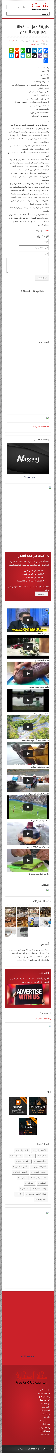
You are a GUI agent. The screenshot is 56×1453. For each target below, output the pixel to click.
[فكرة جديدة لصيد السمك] (28, 673)
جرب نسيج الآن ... (28, 1356)
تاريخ (19, 1194)
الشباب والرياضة (39, 1177)
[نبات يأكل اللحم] (28, 620)
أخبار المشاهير (21, 1166)
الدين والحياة (23, 1150)
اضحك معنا (16, 1155)
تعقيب (46, 230)
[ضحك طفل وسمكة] (28, 700)
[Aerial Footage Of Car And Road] (28, 727)
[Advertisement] (28, 381)
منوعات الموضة (40, 1172)
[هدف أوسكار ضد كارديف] (28, 807)
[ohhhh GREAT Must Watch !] (28, 833)
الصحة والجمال (21, 1172)
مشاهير (25, 1188)
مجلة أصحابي (40, 40)
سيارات (23, 1177)
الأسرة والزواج (40, 1150)
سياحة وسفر (41, 1161)
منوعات (30, 1183)
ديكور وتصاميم (23, 1161)
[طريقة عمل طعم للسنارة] (28, 860)
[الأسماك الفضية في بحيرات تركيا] (28, 780)
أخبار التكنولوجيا (40, 1166)
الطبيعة (43, 1155)
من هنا (40, 594)
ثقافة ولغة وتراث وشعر (37, 1194)
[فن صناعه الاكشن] (28, 646)
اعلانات (30, 1155)
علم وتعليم (42, 1199)
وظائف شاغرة (40, 1188)
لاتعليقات (33, 44)
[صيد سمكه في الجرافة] (28, 753)
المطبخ (11, 40)
